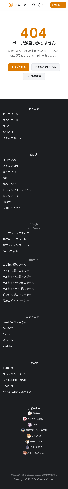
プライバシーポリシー (16, 374)
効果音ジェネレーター (16, 300)
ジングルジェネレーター (17, 294)
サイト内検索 (34, 76)
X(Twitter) (9, 340)
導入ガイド (9, 172)
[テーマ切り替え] (47, 5)
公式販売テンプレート (16, 245)
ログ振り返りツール (14, 264)
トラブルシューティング (17, 190)
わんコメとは (10, 114)
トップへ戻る (19, 66)
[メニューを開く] (5, 5)
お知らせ (8, 132)
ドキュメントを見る (45, 67)
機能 (5, 178)
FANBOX (8, 328)
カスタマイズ (10, 196)
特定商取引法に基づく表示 (18, 392)
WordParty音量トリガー (17, 276)
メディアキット (12, 138)
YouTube (7, 346)
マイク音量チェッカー (16, 270)
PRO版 (7, 202)
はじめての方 (10, 160)
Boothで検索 (10, 251)
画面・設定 (9, 184)
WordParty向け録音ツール (18, 288)
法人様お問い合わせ (14, 380)
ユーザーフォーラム (14, 322)
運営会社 (8, 386)
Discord (7, 334)
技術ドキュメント (13, 208)
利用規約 (8, 368)
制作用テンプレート (14, 239)
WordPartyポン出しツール (18, 282)
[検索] (33, 5)
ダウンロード (58, 4)
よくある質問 (10, 166)
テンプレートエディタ (16, 233)
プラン (7, 126)
